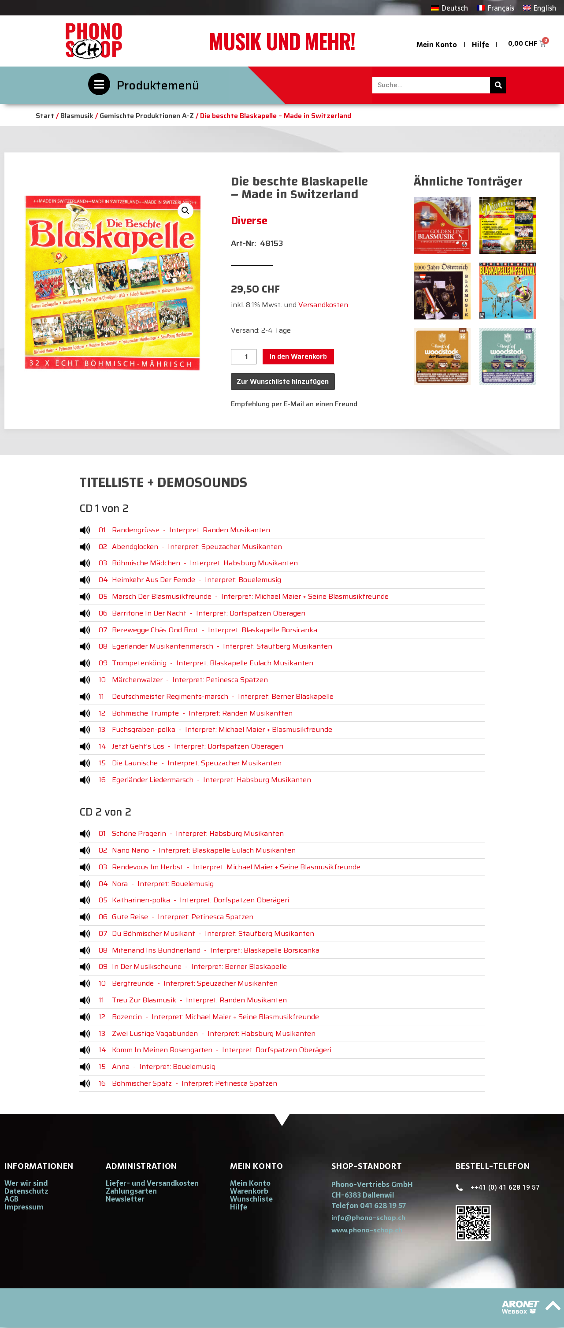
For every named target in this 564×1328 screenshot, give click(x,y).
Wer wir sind (26, 1183)
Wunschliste (251, 1199)
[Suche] (498, 85)
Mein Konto (436, 44)
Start (45, 115)
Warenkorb (249, 1191)
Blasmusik (76, 115)
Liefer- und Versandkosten (152, 1183)
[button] (185, 211)
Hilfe (480, 44)
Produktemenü (158, 85)
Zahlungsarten (131, 1191)
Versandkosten (323, 304)
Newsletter (125, 1199)
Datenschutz (26, 1191)
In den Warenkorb (298, 356)
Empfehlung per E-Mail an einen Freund (294, 403)
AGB (11, 1199)
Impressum (24, 1207)
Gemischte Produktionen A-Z (147, 115)
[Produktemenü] (99, 84)
